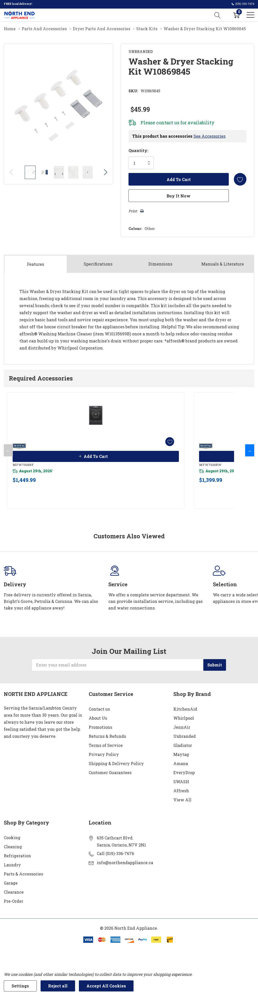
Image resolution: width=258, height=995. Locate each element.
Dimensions (160, 264)
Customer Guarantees (110, 772)
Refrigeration (17, 855)
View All (182, 799)
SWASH (181, 781)
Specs (98, 264)
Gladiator (182, 745)
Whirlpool (183, 718)
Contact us (99, 709)
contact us (167, 123)
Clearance (14, 892)
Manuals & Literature (222, 264)
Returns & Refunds (107, 736)
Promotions (100, 727)
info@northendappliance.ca (125, 862)
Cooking (12, 837)
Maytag (181, 754)
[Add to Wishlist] (240, 179)
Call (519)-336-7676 (115, 853)
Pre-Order (13, 901)
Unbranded (184, 736)
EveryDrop (184, 772)
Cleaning (13, 846)
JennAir (181, 727)
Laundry (12, 864)
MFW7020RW (210, 465)
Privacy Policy (104, 754)
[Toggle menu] (250, 15)
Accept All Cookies (106, 985)
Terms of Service (106, 745)
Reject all (58, 985)
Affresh (181, 790)
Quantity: (138, 150)
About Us (98, 718)
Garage (11, 883)
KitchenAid (185, 709)
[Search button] (217, 14)
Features (35, 264)
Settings (20, 985)
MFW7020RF (23, 465)
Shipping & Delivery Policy (116, 763)
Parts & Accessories (23, 873)
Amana (180, 763)
